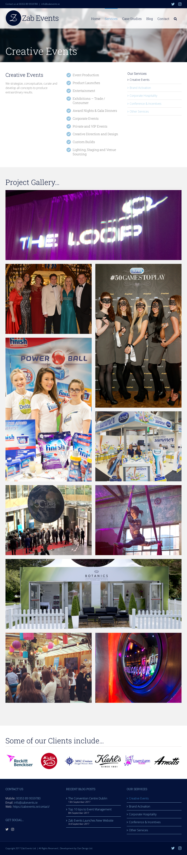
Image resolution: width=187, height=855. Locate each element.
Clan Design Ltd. (85, 848)
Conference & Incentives (145, 104)
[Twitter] (6, 829)
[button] (175, 18)
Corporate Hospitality (143, 96)
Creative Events (139, 80)
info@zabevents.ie (50, 3)
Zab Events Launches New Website (90, 820)
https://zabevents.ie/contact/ (31, 807)
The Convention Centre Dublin (87, 798)
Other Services (139, 111)
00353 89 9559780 (28, 798)
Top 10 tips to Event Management (90, 809)
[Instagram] (12, 829)
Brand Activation (140, 88)
